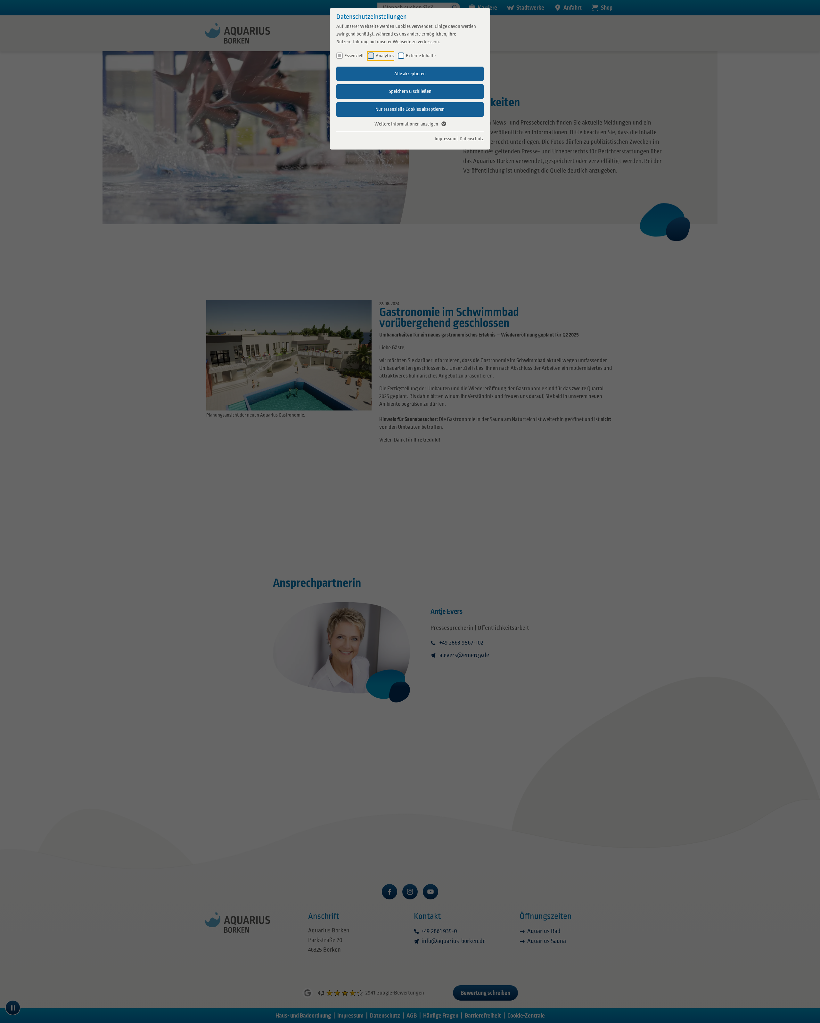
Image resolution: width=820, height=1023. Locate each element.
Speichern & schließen (410, 91)
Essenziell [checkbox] (354, 55)
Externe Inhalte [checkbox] (421, 55)
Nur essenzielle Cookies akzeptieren (410, 109)
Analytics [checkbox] (385, 55)
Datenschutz (472, 138)
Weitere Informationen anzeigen (406, 123)
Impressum (445, 138)
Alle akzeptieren (410, 73)
